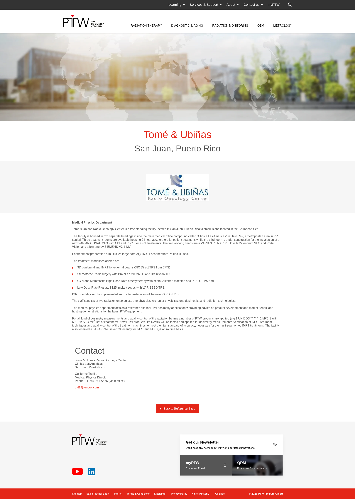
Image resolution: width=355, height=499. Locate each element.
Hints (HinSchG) (201, 493)
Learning (174, 4)
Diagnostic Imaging (187, 25)
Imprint (118, 493)
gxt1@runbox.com (87, 387)
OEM (260, 25)
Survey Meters (223, 12)
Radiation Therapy (146, 25)
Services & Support (204, 4)
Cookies (220, 493)
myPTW (274, 4)
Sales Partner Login (97, 493)
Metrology (282, 25)
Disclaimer (160, 493)
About (230, 4)
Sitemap (77, 493)
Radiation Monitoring (230, 25)
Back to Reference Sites (179, 408)
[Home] (83, 21)
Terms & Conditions (138, 493)
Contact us (251, 4)
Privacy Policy (179, 493)
